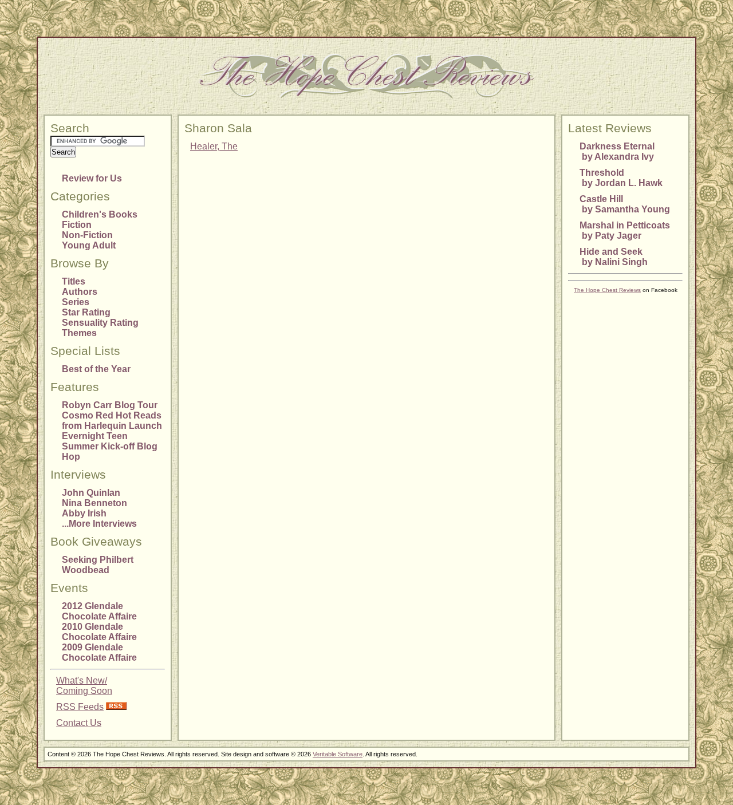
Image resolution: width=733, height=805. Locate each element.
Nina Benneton (94, 503)
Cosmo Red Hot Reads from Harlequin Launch (112, 421)
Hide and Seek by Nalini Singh (614, 257)
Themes (79, 333)
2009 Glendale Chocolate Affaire (99, 652)
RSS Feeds (80, 707)
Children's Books (99, 214)
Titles (73, 281)
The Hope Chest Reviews (607, 290)
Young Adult (89, 245)
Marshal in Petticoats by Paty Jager (625, 230)
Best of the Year (96, 369)
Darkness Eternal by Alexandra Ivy (617, 151)
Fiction (77, 225)
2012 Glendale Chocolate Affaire (99, 611)
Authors (79, 292)
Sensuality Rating (100, 322)
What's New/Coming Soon (84, 686)
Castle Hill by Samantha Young (625, 204)
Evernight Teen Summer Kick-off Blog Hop (109, 446)
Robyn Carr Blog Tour (109, 405)
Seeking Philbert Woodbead (97, 565)
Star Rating (86, 312)
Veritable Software (337, 754)
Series (75, 302)
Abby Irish (84, 513)
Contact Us (78, 723)
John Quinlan (91, 493)
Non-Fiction (87, 235)
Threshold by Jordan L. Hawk (621, 178)
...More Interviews (99, 523)
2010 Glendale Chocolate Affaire (99, 632)
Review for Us (92, 178)
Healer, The (214, 146)
